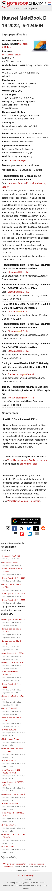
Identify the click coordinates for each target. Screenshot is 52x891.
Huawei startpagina (18, 160)
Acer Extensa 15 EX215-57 (13, 662)
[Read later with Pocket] (15, 533)
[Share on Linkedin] (29, 533)
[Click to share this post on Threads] (21, 528)
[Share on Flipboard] (22, 533)
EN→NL (30, 183)
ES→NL (25, 272)
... (49, 8)
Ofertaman (13, 272)
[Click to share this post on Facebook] (14, 528)
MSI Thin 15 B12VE (10, 562)
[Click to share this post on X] (36, 528)
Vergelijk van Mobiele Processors (23, 500)
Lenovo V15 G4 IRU (10, 708)
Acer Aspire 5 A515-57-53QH (13, 593)
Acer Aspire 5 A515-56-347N (13, 794)
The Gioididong (15, 374)
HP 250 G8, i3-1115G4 (11, 803)
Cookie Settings (26, 875)
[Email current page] (37, 534)
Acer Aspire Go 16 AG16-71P (14, 619)
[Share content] (8, 528)
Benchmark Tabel (28, 463)
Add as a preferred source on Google (29, 521)
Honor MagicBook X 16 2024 (13, 578)
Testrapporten (30, 8)
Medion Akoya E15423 (11, 739)
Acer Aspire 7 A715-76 (11, 555)
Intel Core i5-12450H (11, 54)
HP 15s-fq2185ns (9, 729)
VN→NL (30, 374)
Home (16, 8)
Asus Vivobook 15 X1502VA (13, 653)
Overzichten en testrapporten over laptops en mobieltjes (25, 863)
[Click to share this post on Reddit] (43, 528)
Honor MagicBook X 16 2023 (13, 600)
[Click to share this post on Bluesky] (28, 528)
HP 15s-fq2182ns (9, 846)
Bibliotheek (8, 866)
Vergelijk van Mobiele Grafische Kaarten (27, 460)
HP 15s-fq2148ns (9, 825)
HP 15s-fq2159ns (9, 760)
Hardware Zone (15, 183)
